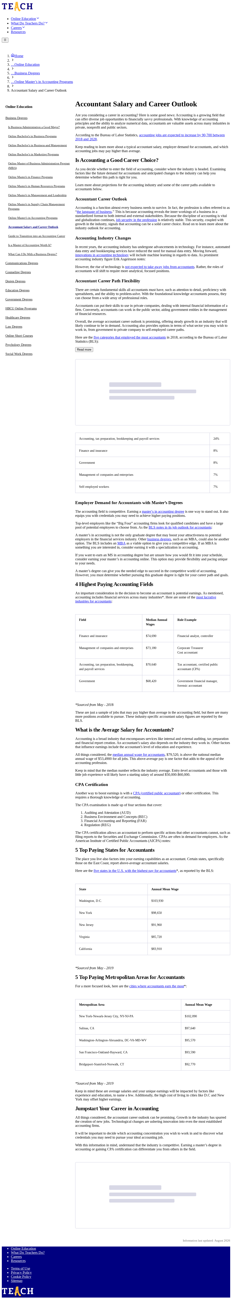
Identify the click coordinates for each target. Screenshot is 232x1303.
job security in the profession (136, 220)
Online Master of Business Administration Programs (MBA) (39, 166)
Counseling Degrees (18, 272)
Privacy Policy (21, 1272)
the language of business (94, 212)
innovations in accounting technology (102, 255)
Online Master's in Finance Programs (30, 177)
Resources (18, 1261)
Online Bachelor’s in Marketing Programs (33, 154)
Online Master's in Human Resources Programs (36, 186)
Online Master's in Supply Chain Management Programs (36, 206)
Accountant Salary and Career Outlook (33, 227)
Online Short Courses (19, 335)
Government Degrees (18, 299)
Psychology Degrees (18, 344)
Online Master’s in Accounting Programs (33, 218)
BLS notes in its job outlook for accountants (180, 527)
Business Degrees (16, 118)
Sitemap (16, 1281)
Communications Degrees (21, 263)
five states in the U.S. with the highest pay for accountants (135, 871)
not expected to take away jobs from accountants (159, 267)
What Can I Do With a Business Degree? (32, 254)
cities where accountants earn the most (156, 986)
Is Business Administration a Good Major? (34, 127)
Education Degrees (17, 290)
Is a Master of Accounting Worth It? (29, 245)
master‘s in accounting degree (163, 511)
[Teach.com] (17, 10)
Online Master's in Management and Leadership (37, 195)
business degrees (159, 539)
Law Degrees (13, 326)
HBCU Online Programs (21, 308)
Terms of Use (20, 1268)
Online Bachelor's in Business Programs (32, 136)
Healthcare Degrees (17, 317)
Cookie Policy (21, 1277)
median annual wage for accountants (139, 754)
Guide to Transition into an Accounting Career (36, 236)
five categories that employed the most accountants (130, 337)
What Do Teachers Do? (28, 1252)
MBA (121, 543)
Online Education (23, 1248)
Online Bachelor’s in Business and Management (37, 145)
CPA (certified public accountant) (157, 793)
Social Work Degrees (18, 354)
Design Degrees (15, 281)
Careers (16, 1257)
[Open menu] (5, 40)
